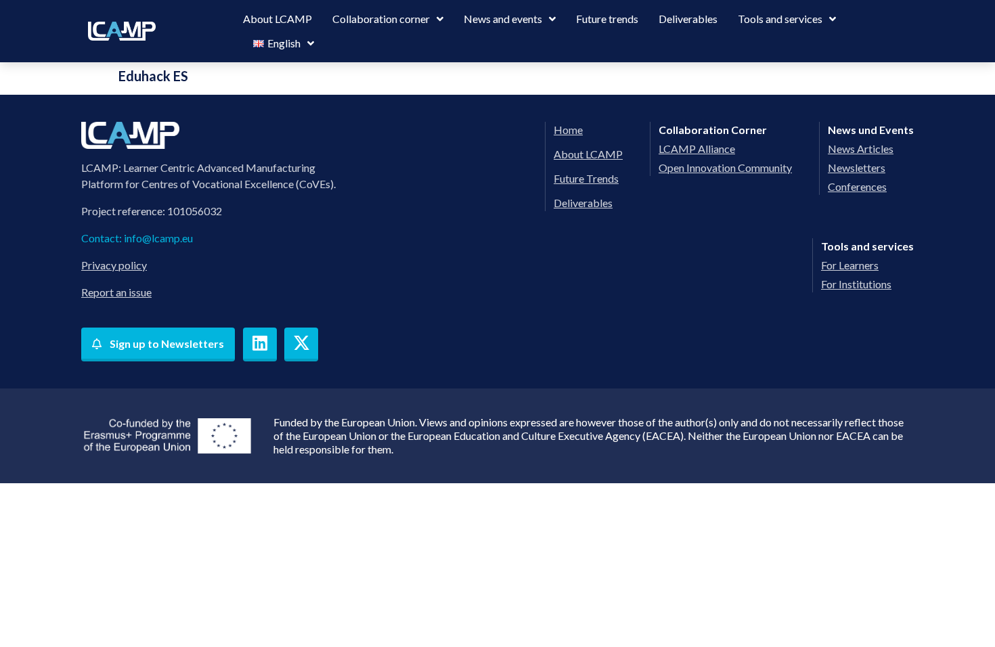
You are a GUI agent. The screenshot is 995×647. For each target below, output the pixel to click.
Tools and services (780, 18)
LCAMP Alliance (697, 148)
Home (568, 129)
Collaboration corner (381, 18)
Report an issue (116, 292)
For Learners (850, 265)
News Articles (860, 148)
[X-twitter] (301, 344)
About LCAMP (277, 18)
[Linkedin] (260, 344)
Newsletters (856, 167)
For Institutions (856, 283)
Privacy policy (114, 265)
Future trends (607, 18)
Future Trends (586, 178)
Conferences (857, 186)
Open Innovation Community (725, 167)
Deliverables (688, 18)
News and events (503, 18)
